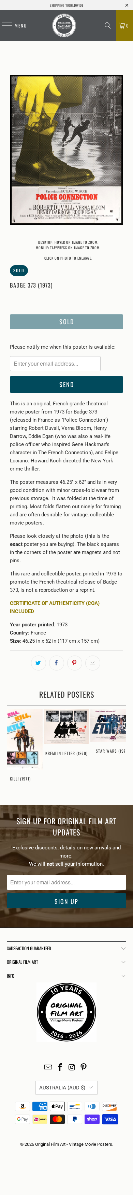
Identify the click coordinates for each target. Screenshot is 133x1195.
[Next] (118, 151)
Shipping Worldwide (67, 5)
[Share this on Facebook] (56, 663)
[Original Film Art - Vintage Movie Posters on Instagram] (72, 1068)
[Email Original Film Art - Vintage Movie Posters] (48, 1068)
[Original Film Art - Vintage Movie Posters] (64, 25)
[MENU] (3, 25)
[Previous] (15, 151)
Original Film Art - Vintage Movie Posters (73, 1144)
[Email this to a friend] (92, 663)
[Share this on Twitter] (38, 663)
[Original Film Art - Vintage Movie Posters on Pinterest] (84, 1068)
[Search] (107, 25)
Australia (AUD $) (62, 1088)
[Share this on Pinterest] (74, 663)
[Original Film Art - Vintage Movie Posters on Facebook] (60, 1068)
